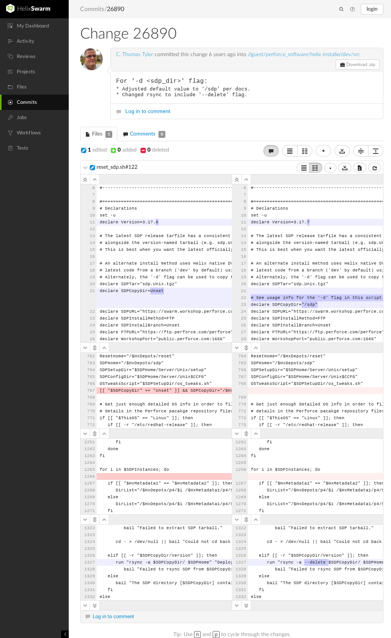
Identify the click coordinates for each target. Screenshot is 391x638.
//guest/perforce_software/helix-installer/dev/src (304, 54)
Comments (145, 134)
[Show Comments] (271, 151)
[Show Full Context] (359, 168)
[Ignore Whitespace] (344, 168)
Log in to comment (147, 111)
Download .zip (360, 64)
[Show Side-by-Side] (315, 168)
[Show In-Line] (303, 168)
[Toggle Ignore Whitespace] (342, 151)
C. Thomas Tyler (134, 54)
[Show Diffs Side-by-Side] (304, 151)
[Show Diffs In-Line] (289, 151)
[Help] (352, 9)
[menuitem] (34, 26)
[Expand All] (375, 151)
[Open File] (374, 168)
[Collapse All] (360, 151)
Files (100, 134)
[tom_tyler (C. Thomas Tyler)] (91, 59)
